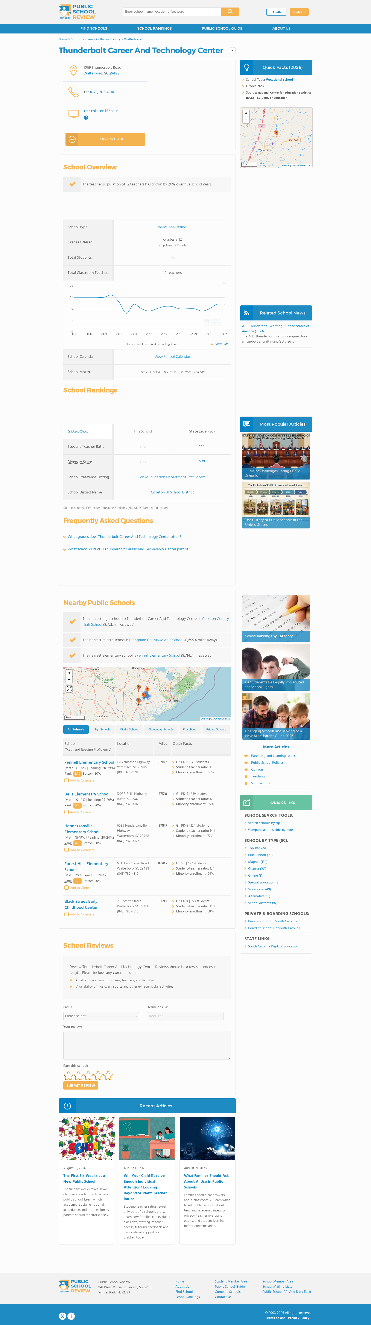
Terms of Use (275, 1318)
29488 (114, 73)
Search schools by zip (264, 823)
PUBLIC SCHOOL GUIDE (222, 28)
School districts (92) (263, 903)
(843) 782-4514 (102, 92)
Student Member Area (231, 1281)
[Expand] (69, 689)
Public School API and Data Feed (286, 1292)
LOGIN (276, 12)
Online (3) (255, 875)
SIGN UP (299, 12)
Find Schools (184, 1292)
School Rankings (187, 1297)
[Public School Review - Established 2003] (77, 12)
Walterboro (93, 73)
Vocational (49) (259, 889)
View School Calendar (172, 357)
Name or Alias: (158, 1007)
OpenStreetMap (221, 719)
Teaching (258, 776)
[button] (139, 688)
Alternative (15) (259, 896)
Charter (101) (257, 868)
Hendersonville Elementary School (81, 829)
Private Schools (216, 729)
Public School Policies (267, 763)
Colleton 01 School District (172, 492)
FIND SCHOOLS (94, 28)
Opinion (257, 770)
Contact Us (223, 1297)
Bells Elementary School (86, 794)
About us (182, 1286)
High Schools (102, 729)
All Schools (76, 729)
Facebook (71, 1316)
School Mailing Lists (277, 1286)
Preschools (190, 729)
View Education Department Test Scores (172, 477)
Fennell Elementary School (158, 656)
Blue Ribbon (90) (260, 855)
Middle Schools (129, 729)
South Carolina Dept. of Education (273, 946)
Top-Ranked (257, 848)
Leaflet (204, 719)
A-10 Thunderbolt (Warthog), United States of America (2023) (275, 328)
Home (179, 1281)
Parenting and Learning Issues (273, 756)
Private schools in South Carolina (272, 921)
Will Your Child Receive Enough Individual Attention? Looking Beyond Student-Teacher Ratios (145, 1187)
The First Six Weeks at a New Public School (84, 1179)
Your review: (72, 1026)
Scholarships (260, 783)
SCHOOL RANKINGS (154, 28)
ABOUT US (281, 28)
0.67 (202, 462)
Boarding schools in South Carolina (274, 928)
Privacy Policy (299, 1318)
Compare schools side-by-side (270, 830)
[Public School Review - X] (62, 1316)
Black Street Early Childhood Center (81, 905)
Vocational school (172, 227)
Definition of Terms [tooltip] (78, 431)
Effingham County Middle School (156, 640)
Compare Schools (228, 1292)
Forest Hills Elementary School (86, 867)
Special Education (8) (264, 882)
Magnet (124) (258, 862)
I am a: (68, 1007)
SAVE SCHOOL (112, 139)
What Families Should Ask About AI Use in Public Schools (206, 1181)
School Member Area (277, 1281)
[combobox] (169, 12)
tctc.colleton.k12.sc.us (101, 111)
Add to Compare (82, 781)
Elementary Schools (160, 729)
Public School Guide (230, 1286)
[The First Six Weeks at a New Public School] (87, 1139)
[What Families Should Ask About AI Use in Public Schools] (207, 1139)
